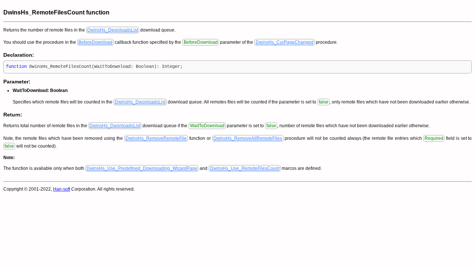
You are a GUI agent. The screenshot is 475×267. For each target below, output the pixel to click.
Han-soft (61, 189)
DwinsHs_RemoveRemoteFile (156, 138)
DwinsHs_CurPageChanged (285, 42)
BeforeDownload (95, 42)
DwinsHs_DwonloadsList (112, 30)
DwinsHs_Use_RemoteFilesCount (244, 168)
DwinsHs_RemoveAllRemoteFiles (247, 138)
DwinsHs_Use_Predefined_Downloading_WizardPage (141, 168)
